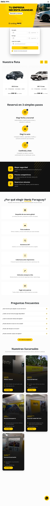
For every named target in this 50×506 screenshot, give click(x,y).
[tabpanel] (24, 81)
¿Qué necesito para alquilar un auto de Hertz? (14, 308)
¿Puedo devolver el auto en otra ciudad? (13, 323)
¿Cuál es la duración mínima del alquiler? (13, 318)
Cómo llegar (7, 390)
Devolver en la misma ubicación (20, 51)
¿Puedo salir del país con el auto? (11, 328)
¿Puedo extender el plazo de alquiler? (12, 333)
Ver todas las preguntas (25, 339)
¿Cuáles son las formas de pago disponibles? (14, 313)
